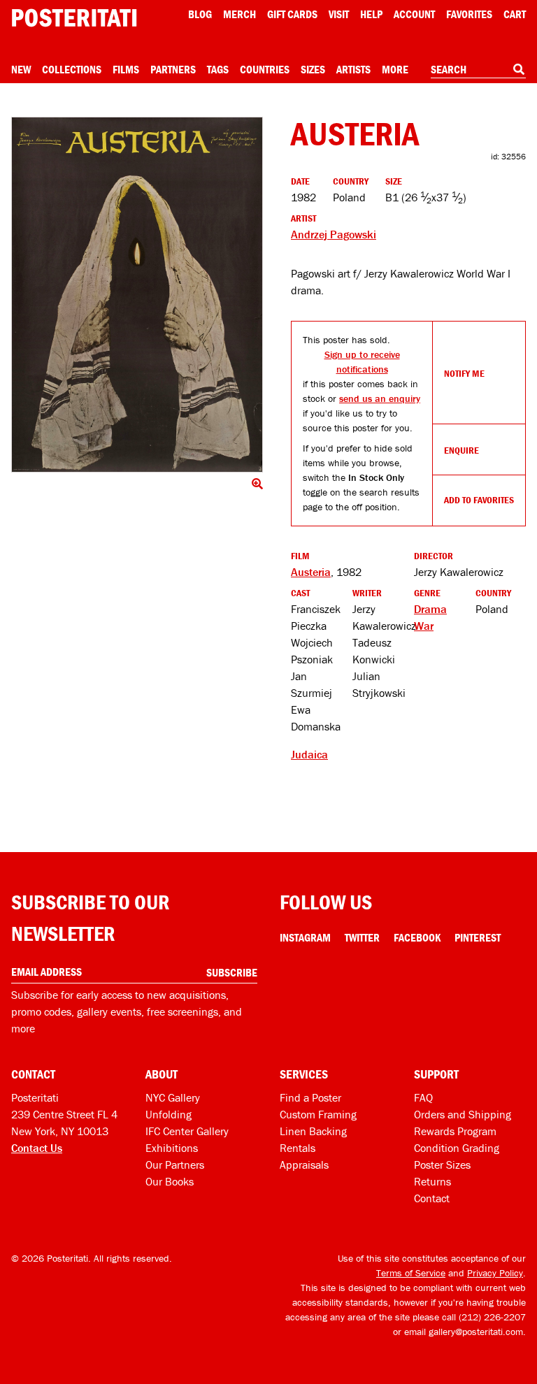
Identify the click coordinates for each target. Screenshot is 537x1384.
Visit (339, 14)
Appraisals (304, 1165)
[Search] (519, 69)
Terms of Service (410, 1273)
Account (414, 14)
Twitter (362, 937)
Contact (432, 1198)
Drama (430, 609)
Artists (353, 69)
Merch (239, 14)
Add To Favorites (479, 499)
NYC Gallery (172, 1097)
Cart (514, 14)
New (21, 69)
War (424, 626)
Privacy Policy (495, 1273)
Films (126, 69)
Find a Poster (310, 1097)
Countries (264, 69)
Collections (71, 69)
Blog (200, 14)
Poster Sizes (442, 1165)
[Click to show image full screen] (137, 295)
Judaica (309, 754)
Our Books (169, 1181)
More (395, 69)
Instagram (305, 937)
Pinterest (477, 937)
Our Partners (174, 1165)
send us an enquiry (379, 398)
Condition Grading (456, 1148)
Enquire (461, 450)
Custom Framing (318, 1114)
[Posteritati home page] (74, 17)
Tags (218, 69)
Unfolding (168, 1114)
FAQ (423, 1097)
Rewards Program (455, 1131)
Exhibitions (171, 1148)
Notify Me (464, 373)
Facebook (417, 937)
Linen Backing (313, 1131)
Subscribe (231, 972)
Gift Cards (292, 14)
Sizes (313, 69)
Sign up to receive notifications (362, 361)
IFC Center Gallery (187, 1131)
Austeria (311, 572)
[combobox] (478, 70)
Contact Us (36, 1148)
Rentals (297, 1148)
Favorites (469, 14)
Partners (173, 69)
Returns (432, 1181)
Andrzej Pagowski (333, 234)
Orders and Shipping (462, 1114)
